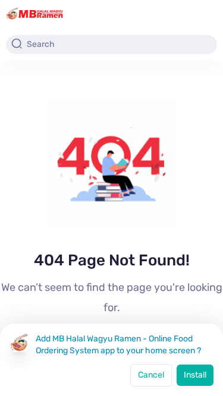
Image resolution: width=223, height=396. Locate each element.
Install (195, 375)
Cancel (151, 375)
